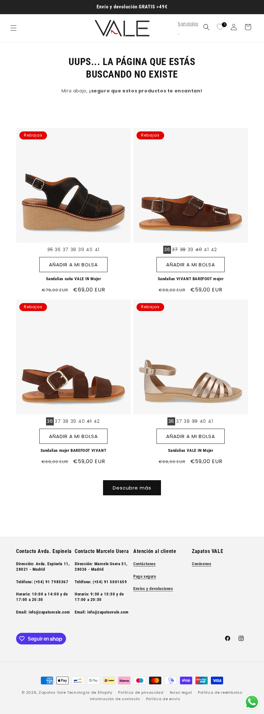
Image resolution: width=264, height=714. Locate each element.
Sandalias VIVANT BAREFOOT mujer (191, 278)
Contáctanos (144, 563)
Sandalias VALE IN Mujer (190, 450)
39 (81, 249)
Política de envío (163, 698)
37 (66, 249)
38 (73, 249)
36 (58, 249)
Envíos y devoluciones (153, 588)
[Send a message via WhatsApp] (252, 702)
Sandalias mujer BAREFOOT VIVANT (74, 450)
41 (97, 249)
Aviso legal (181, 692)
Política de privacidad (140, 692)
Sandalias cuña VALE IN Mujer (73, 278)
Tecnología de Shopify (89, 692)
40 (89, 249)
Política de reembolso (220, 692)
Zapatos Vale (52, 692)
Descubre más (132, 487)
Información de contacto (115, 698)
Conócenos (201, 563)
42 (214, 249)
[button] (13, 28)
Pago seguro (144, 576)
